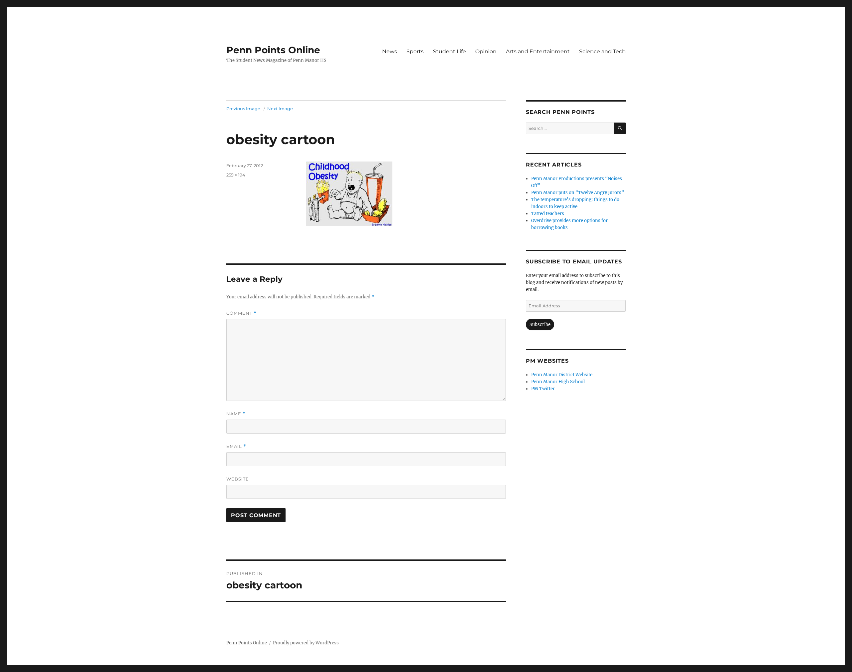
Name (236, 414)
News (389, 51)
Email (236, 446)
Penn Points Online (273, 50)
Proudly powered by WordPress (306, 643)
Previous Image (243, 108)
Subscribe (540, 324)
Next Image (280, 108)
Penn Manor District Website (561, 375)
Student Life (449, 51)
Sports (415, 51)
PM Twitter (543, 389)
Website (237, 479)
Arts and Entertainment (538, 51)
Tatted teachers (547, 213)
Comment (241, 313)
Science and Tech (602, 51)
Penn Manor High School (558, 382)
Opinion (486, 51)
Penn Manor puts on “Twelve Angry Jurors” (577, 192)
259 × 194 (235, 174)
